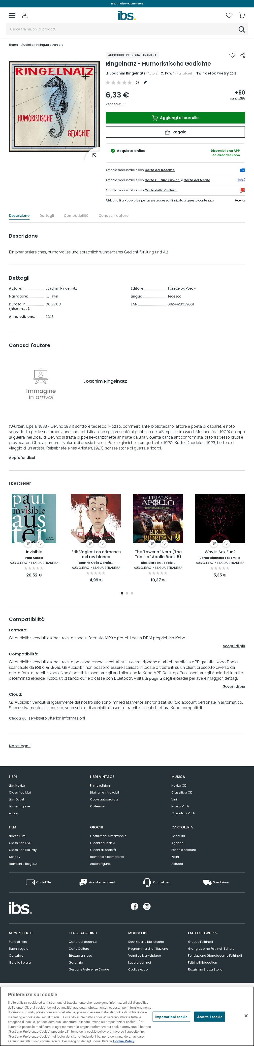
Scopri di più (234, 646)
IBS (124, 104)
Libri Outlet (16, 799)
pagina (155, 678)
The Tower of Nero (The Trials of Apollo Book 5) (158, 554)
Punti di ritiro (18, 942)
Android (53, 667)
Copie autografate (104, 799)
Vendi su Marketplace (144, 955)
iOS (38, 667)
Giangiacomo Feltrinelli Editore (211, 948)
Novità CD (178, 785)
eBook (13, 813)
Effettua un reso (80, 955)
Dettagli (46, 215)
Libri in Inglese (19, 806)
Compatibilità (76, 215)
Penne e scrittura (183, 850)
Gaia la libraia (20, 962)
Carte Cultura (79, 948)
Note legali (20, 746)
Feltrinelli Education (202, 962)
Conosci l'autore (113, 215)
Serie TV (15, 857)
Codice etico (138, 969)
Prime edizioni (100, 785)
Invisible (34, 552)
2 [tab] (127, 594)
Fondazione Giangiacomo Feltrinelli (215, 955)
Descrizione (19, 215)
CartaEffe (16, 955)
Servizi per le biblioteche (146, 942)
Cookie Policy (123, 1041)
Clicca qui (18, 718)
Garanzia (76, 962)
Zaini (175, 857)
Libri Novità (17, 785)
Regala (179, 132)
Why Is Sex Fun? (220, 552)
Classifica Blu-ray (23, 850)
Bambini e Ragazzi (23, 864)
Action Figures (100, 864)
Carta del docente (82, 942)
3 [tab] (132, 594)
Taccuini (178, 836)
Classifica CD (181, 792)
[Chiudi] (246, 1015)
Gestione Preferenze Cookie (89, 969)
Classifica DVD (20, 843)
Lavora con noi (139, 962)
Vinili (174, 799)
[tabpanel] (34, 536)
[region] (127, 1016)
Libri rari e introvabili (105, 792)
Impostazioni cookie (171, 1016)
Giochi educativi (102, 843)
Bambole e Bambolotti (107, 857)
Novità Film (17, 836)
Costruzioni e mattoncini (108, 836)
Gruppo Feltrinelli (200, 942)
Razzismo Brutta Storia (205, 969)
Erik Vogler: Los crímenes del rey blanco (96, 554)
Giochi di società (103, 850)
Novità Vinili (180, 806)
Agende (177, 843)
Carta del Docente (160, 170)
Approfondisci (22, 457)
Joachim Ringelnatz (127, 73)
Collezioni (97, 806)
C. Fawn (167, 73)
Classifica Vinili (183, 813)
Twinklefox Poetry (212, 73)
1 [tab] (122, 594)
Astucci (177, 864)
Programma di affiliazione (148, 948)
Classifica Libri (20, 792)
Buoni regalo (18, 948)
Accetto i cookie (209, 1016)
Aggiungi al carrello (179, 117)
